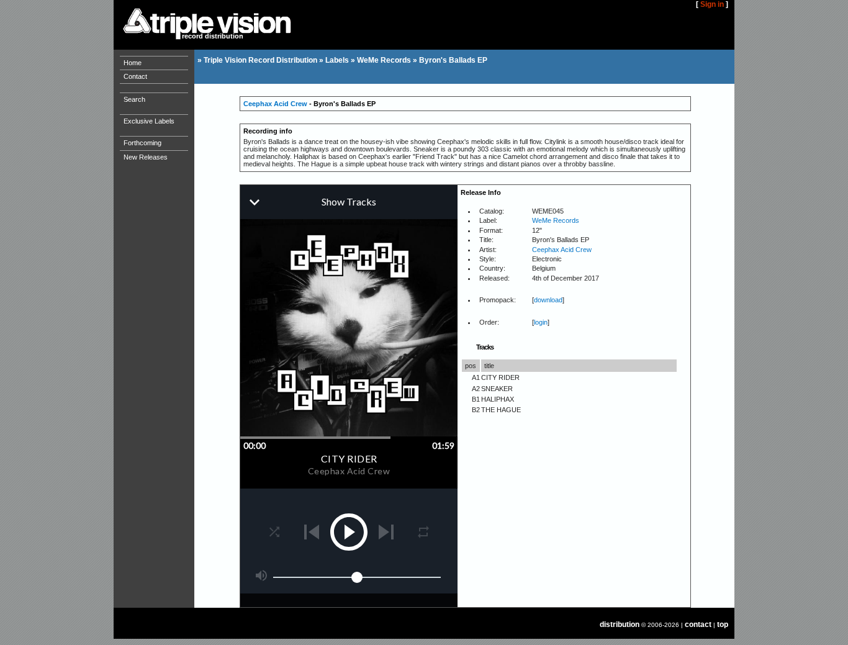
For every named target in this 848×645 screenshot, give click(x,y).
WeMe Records (384, 60)
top (722, 624)
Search (134, 99)
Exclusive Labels (149, 121)
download (548, 300)
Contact (135, 76)
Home (133, 62)
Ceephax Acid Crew (275, 103)
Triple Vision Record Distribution (260, 60)
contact (698, 624)
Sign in (712, 4)
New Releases (146, 157)
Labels (337, 60)
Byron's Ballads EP (453, 60)
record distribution (212, 36)
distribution (619, 624)
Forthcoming (142, 143)
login (541, 322)
